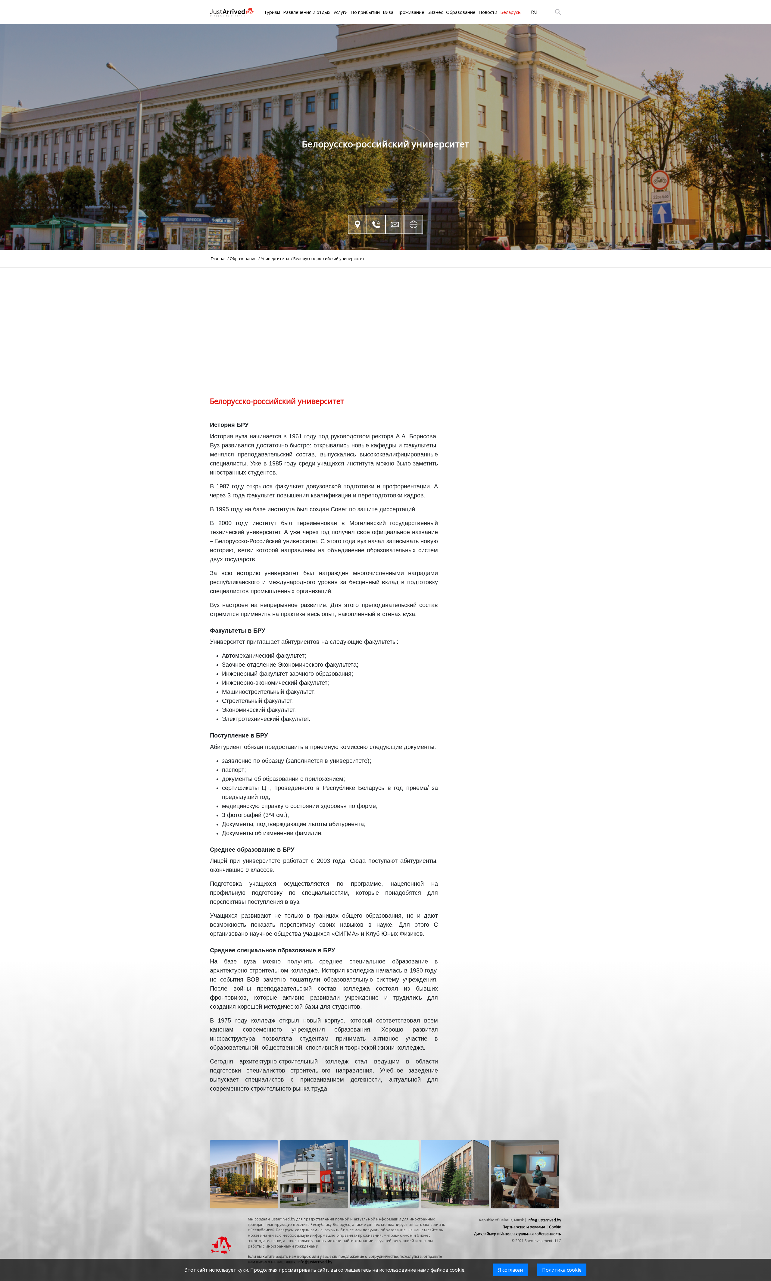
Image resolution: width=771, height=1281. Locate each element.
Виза (388, 12)
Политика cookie (562, 1270)
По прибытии (365, 12)
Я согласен (510, 1270)
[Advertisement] (385, 310)
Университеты (275, 258)
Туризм (272, 12)
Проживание (410, 12)
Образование (461, 12)
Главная (218, 258)
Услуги (340, 12)
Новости (488, 12)
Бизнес (435, 12)
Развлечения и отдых (306, 12)
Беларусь (510, 12)
